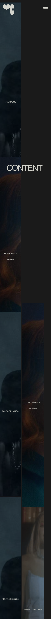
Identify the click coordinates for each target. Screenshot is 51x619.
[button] (45, 8)
